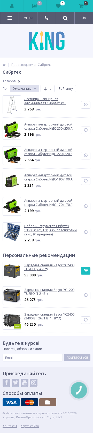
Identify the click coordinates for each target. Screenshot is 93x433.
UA (84, 18)
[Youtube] (24, 383)
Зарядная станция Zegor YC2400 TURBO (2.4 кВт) (49, 267)
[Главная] (4, 64)
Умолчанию (22, 88)
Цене (47, 88)
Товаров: (9, 81)
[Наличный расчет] (47, 402)
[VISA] (11, 402)
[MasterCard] (29, 402)
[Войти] (12, 6)
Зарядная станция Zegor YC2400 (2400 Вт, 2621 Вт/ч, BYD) (49, 316)
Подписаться (77, 357)
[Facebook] (6, 383)
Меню (28, 18)
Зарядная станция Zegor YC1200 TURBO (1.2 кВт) (49, 292)
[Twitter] (15, 383)
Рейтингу (66, 88)
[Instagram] (33, 383)
